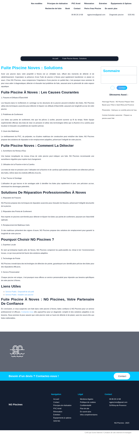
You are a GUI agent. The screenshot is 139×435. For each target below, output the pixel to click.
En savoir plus (111, 8)
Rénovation (89, 3)
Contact (77, 8)
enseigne (127, 432)
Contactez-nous (27, 312)
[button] (112, 88)
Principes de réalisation (57, 3)
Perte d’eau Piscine (92, 8)
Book (67, 8)
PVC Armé (76, 3)
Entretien (103, 3)
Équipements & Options (121, 3)
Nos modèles (36, 3)
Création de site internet (113, 432)
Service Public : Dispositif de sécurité (19, 292)
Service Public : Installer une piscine (19, 295)
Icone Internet (97, 432)
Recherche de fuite (53, 8)
